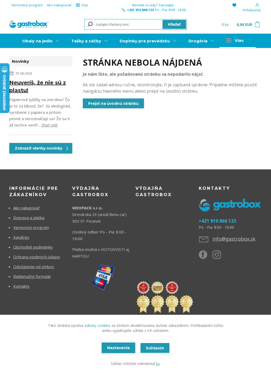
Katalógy (21, 237)
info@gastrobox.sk (234, 239)
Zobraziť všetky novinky (38, 148)
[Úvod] (29, 24)
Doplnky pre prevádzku (145, 40)
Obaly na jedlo (37, 40)
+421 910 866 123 (140, 9)
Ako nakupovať (59, 5)
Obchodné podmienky (33, 247)
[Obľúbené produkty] (234, 5)
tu (158, 363)
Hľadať (174, 24)
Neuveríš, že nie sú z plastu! (37, 86)
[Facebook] (206, 256)
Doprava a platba (28, 217)
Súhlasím (155, 348)
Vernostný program (27, 5)
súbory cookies (97, 325)
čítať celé (50, 125)
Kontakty (21, 286)
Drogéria (197, 40)
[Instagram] (219, 256)
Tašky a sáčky (86, 40)
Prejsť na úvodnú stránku (113, 103)
